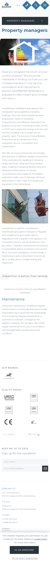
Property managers (21, 21)
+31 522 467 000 (9, 519)
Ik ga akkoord (24, 550)
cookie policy (40, 539)
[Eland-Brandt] (12, 375)
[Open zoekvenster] (35, 5)
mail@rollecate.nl (10, 522)
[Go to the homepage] (7, 5)
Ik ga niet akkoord (25, 558)
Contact (5, 528)
